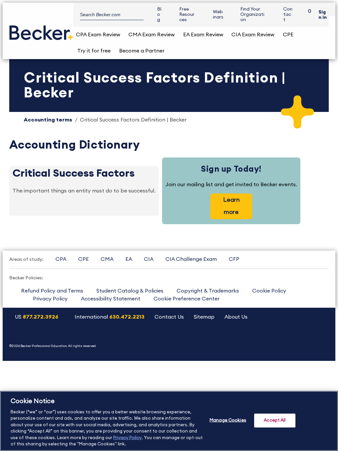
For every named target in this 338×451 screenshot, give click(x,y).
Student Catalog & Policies (129, 291)
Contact (287, 14)
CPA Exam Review (98, 34)
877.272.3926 (40, 317)
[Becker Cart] (307, 14)
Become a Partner (141, 50)
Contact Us (169, 317)
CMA (107, 259)
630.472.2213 (127, 317)
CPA (60, 259)
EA (128, 259)
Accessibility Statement (110, 298)
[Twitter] (268, 338)
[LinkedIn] (302, 338)
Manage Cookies (228, 420)
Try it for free (94, 50)
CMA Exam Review (151, 34)
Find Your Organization (252, 14)
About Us (236, 317)
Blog (159, 14)
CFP (234, 259)
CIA (148, 259)
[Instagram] (235, 338)
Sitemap (204, 317)
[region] (169, 421)
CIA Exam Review (252, 34)
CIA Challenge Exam (191, 259)
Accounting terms (48, 119)
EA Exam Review (203, 34)
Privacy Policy (50, 298)
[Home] (41, 30)
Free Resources (186, 14)
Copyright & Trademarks (208, 291)
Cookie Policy (269, 291)
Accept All (275, 420)
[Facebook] (285, 338)
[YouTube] (252, 338)
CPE (288, 34)
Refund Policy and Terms (52, 291)
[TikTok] (319, 338)
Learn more (231, 206)
